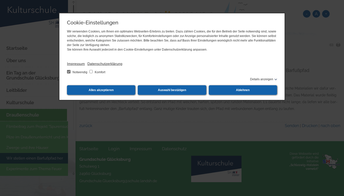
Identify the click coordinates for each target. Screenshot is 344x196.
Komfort (99, 72)
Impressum (76, 64)
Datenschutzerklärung (104, 64)
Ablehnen (243, 90)
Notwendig (80, 72)
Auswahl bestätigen (172, 90)
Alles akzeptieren (101, 90)
